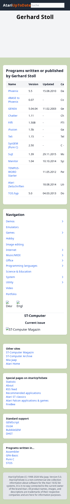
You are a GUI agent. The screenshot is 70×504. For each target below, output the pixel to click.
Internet (11, 250)
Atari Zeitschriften (16, 184)
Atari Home (13, 363)
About (9, 385)
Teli (10, 136)
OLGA (9, 426)
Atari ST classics (16, 396)
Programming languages (21, 265)
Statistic (11, 381)
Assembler (12, 451)
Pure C (10, 459)
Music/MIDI (13, 255)
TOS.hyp (13, 193)
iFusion (12, 129)
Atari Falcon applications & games (27, 400)
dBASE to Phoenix (13, 99)
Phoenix (13, 91)
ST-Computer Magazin (20, 352)
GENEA (12, 108)
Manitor (13, 161)
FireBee (10, 404)
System (10, 277)
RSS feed (11, 389)
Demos (10, 221)
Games (10, 232)
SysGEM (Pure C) (13, 145)
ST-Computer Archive (19, 356)
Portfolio (11, 294)
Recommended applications (23, 393)
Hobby (10, 238)
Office (9, 260)
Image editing (15, 244)
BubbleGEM (13, 430)
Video (9, 288)
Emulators (12, 227)
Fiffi (10, 122)
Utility (9, 282)
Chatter (13, 115)
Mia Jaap (11, 360)
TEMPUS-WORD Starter (13, 171)
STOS (9, 463)
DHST (9, 433)
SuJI (10, 154)
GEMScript (12, 422)
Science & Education (18, 271)
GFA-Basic (12, 455)
